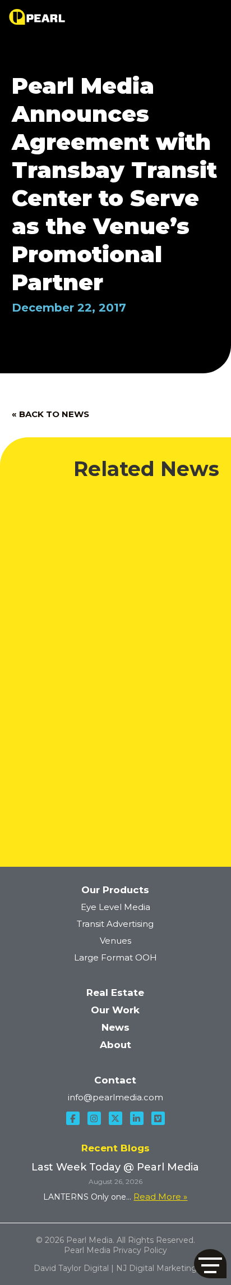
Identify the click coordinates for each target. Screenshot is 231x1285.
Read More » (160, 1196)
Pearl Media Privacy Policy (115, 1250)
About (115, 1044)
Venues (115, 940)
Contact (115, 1080)
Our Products (115, 889)
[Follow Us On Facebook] (73, 1118)
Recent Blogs (115, 1148)
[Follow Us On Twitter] (115, 1118)
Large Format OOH (115, 957)
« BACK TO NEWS (50, 414)
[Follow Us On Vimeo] (158, 1118)
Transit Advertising (115, 923)
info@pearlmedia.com (115, 1097)
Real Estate (115, 992)
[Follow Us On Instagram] (94, 1118)
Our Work (115, 1010)
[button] (210, 1263)
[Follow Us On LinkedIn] (137, 1118)
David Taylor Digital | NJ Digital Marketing (115, 1268)
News (115, 1027)
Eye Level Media (115, 907)
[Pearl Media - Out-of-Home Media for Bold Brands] (37, 17)
